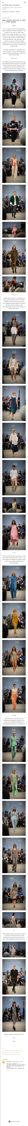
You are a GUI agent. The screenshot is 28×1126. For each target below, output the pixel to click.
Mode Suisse (18, 1052)
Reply (8, 1070)
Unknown (9, 1061)
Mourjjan (19, 1054)
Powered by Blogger (15, 1121)
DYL (14, 930)
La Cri (9, 1052)
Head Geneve (5, 1052)
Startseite (5, 11)
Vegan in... (12, 11)
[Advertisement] (14, 1104)
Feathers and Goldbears (11, 5)
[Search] (25, 2)
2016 (6, 1050)
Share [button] (3, 1048)
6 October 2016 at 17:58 (17, 1061)
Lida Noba (13, 1052)
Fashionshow (20, 1050)
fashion (15, 1050)
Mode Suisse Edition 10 (6, 1054)
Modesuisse (14, 1054)
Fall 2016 (11, 1050)
